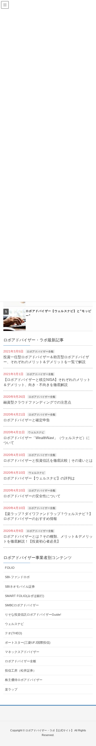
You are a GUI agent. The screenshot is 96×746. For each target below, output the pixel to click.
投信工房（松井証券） (20, 670)
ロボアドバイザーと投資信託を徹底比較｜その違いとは (48, 460)
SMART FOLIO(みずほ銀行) (24, 596)
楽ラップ (11, 689)
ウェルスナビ (36, 432)
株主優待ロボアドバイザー (23, 680)
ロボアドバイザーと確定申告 (26, 420)
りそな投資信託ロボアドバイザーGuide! (33, 614)
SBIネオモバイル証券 (20, 586)
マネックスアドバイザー (22, 652)
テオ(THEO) (13, 633)
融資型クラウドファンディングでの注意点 (37, 402)
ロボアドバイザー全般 (40, 351)
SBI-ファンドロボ (17, 577)
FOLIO (10, 567)
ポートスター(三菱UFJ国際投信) (27, 642)
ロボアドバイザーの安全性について (32, 496)
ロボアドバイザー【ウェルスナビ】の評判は (39, 478)
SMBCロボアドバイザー (22, 605)
